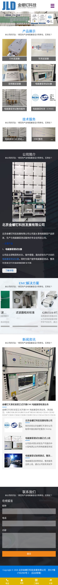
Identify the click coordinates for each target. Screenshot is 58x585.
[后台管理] (36, 573)
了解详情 (9, 270)
